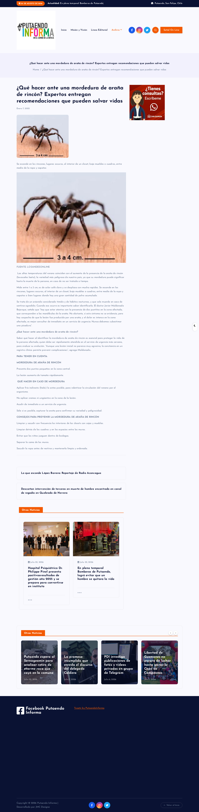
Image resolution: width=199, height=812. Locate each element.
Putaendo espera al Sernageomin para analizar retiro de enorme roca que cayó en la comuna (39, 668)
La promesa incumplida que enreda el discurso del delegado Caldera (78, 668)
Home (36, 73)
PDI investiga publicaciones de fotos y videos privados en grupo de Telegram (118, 668)
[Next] (176, 636)
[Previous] (170, 636)
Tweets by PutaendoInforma (89, 712)
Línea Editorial (99, 34)
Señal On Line (171, 34)
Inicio (64, 34)
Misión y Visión (79, 34)
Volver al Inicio (173, 809)
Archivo (116, 34)
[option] (39, 666)
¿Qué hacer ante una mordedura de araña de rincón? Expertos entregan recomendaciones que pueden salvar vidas (104, 73)
